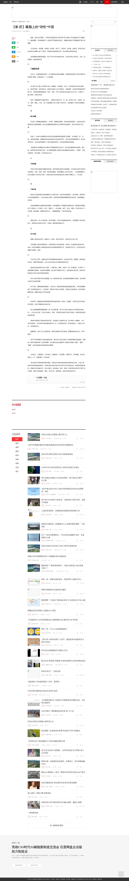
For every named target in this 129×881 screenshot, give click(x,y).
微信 (17, 47)
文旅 (47, 705)
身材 (47, 583)
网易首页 (6, 2)
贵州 (47, 776)
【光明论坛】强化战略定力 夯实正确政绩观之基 (46, 741)
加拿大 (47, 675)
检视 (47, 633)
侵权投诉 (100, 879)
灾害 (37, 448)
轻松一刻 (55, 583)
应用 (10, 2)
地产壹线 (94, 80)
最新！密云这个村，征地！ (42, 380)
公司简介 (53, 879)
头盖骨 (52, 540)
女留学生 (48, 806)
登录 (107, 2)
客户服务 (68, 879)
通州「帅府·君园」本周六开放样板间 (101, 142)
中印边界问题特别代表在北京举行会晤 (42, 691)
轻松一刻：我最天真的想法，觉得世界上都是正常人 (61, 579)
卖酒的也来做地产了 (96, 114)
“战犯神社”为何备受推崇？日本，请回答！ (44, 682)
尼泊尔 (49, 438)
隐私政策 (73, 879)
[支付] (97, 2)
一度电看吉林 (33, 813)
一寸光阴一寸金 (41, 377)
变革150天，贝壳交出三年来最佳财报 (101, 73)
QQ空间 (18, 52)
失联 (50, 549)
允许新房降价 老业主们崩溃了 (99, 107)
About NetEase (46, 879)
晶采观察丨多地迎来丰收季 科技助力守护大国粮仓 (60, 731)
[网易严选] (92, 2)
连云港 (33, 623)
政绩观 (37, 745)
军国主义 (37, 685)
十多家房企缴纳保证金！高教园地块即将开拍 (103, 139)
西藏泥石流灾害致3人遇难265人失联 (42, 611)
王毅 (36, 694)
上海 (50, 529)
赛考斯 (47, 664)
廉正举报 (95, 879)
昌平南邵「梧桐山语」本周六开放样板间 (102, 145)
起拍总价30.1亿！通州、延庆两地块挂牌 (102, 136)
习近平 (33, 448)
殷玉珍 (50, 664)
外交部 (49, 471)
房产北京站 (82, 382)
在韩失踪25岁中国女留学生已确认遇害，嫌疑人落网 (61, 802)
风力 (50, 604)
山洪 (47, 438)
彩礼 (49, 483)
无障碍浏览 (16, 2)
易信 (17, 42)
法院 (49, 505)
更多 (17, 61)
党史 (47, 767)
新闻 (43, 438)
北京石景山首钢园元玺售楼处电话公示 (102, 76)
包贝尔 (47, 786)
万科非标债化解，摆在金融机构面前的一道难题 (104, 101)
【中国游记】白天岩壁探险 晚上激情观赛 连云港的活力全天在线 (53, 620)
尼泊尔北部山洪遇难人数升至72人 (54, 434)
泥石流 (33, 614)
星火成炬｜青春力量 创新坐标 (39, 793)
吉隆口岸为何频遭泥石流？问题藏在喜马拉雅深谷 (47, 556)
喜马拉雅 (34, 560)
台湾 (47, 756)
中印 (33, 694)
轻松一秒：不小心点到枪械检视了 (54, 629)
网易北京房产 (22, 21)
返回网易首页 (19, 865)
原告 (47, 505)
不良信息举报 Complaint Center (84, 879)
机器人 (52, 571)
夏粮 (50, 734)
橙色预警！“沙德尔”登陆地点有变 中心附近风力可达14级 (63, 600)
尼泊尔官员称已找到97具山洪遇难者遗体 (57, 454)
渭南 (49, 715)
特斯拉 (47, 529)
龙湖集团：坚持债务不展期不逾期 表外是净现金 (104, 98)
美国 (50, 675)
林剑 (47, 471)
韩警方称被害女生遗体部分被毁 (53, 590)
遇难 (49, 593)
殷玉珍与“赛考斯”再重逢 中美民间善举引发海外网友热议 (63, 661)
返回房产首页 (34, 865)
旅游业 (49, 705)
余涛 (47, 483)
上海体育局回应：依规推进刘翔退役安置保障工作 (60, 511)
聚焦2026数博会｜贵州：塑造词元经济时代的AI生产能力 (63, 772)
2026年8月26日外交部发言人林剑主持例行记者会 (60, 467)
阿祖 (49, 633)
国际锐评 (48, 571)
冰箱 (49, 756)
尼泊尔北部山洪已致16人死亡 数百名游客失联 (59, 546)
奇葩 (49, 583)
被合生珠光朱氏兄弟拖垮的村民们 (100, 88)
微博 (17, 56)
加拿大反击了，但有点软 (51, 671)
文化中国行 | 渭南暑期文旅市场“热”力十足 (57, 711)
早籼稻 (47, 734)
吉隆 (38, 560)
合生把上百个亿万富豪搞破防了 (99, 91)
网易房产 (28, 31)
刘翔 (47, 514)
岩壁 (37, 623)
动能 (36, 797)
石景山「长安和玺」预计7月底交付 (100, 132)
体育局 (49, 514)
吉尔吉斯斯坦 (52, 494)
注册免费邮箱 (114, 2)
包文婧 (50, 786)
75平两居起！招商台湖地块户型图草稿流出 (102, 151)
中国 (50, 645)
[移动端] (80, 2)
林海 (36, 816)
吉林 (33, 816)
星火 (33, 797)
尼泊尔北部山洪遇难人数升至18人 (41, 721)
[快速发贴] (13, 38)
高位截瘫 (48, 540)
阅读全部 (113, 80)
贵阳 (49, 776)
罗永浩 (47, 654)
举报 (84, 31)
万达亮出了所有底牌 (96, 110)
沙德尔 (47, 604)
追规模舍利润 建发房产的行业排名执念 (101, 95)
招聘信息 (63, 879)
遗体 (50, 458)
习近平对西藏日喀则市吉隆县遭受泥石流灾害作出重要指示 (50, 445)
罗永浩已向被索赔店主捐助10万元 (54, 650)
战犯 (33, 685)
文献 (49, 767)
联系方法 (58, 879)
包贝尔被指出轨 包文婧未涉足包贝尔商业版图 (59, 783)
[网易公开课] (86, 2)
